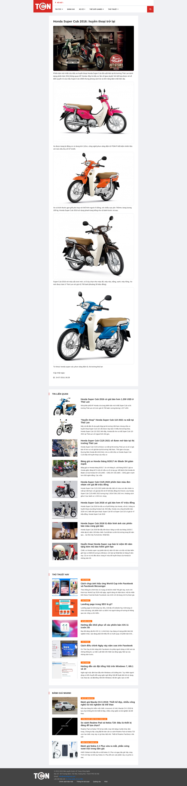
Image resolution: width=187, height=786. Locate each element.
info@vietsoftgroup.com (67, 776)
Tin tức (58, 9)
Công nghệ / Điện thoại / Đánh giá (94, 719)
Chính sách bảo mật (66, 781)
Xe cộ (81, 9)
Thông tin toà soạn (83, 781)
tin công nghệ (70, 779)
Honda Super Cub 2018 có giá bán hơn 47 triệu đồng (108, 503)
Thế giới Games (95, 9)
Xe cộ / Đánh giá (87, 698)
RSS (105, 781)
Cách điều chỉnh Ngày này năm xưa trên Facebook (107, 645)
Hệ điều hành (86, 621)
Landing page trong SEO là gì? (96, 604)
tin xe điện (79, 779)
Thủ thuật (112, 9)
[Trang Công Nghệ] (41, 776)
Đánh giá (71, 9)
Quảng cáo (97, 781)
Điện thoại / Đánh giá (89, 742)
